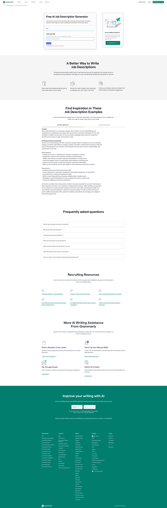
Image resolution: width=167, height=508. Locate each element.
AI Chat (76, 455)
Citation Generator (79, 447)
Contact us (111, 438)
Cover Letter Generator (48, 356)
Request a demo (141, 2)
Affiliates (93, 449)
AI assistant (60, 448)
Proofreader (77, 499)
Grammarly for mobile (46, 460)
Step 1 (47, 28)
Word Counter (78, 462)
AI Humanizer (78, 444)
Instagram (112, 442)
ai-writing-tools (10, 5)
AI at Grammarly (61, 450)
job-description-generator (21, 5)
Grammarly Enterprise (63, 443)
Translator (77, 453)
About (93, 438)
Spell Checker (78, 490)
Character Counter (79, 464)
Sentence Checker (79, 493)
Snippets (77, 473)
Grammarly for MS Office (47, 455)
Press (93, 447)
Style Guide (77, 471)
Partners (93, 451)
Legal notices (94, 469)
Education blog (61, 463)
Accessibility (94, 466)
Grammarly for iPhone (46, 462)
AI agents (77, 440)
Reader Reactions (78, 486)
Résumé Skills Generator (92, 356)
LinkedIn (111, 447)
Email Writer (45, 374)
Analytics (77, 475)
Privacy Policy (95, 411)
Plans (59, 436)
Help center (111, 436)
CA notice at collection (96, 462)
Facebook (112, 440)
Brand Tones (77, 477)
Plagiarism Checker (79, 438)
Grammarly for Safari (46, 449)
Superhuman (96, 436)
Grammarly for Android (46, 466)
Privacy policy (94, 456)
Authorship (77, 479)
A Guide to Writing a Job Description (52, 294)
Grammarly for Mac (46, 442)
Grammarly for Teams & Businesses (63, 441)
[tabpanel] (83, 162)
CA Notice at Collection (89, 412)
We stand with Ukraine (96, 440)
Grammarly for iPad (46, 464)
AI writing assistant (62, 454)
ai (4, 5)
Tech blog (60, 461)
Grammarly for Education (63, 446)
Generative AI (61, 452)
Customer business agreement (98, 460)
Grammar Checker (79, 436)
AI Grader (77, 484)
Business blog (61, 465)
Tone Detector (78, 460)
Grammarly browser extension (48, 444)
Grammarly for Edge (46, 453)
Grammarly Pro (61, 438)
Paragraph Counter (79, 466)
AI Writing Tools (78, 458)
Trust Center (94, 453)
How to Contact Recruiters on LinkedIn (110, 294)
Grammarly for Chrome (46, 447)
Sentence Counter (79, 469)
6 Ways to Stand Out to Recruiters (80, 294)
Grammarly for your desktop (47, 438)
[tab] (63, 125)
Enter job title (50, 34)
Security (93, 464)
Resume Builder (78, 488)
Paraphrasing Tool (78, 451)
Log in (149, 2)
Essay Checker (78, 449)
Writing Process (61, 456)
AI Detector (88, 376)
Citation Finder (78, 482)
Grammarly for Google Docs (47, 458)
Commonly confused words (63, 467)
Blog (59, 459)
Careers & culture (95, 445)
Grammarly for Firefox (46, 451)
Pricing (40, 2)
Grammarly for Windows (47, 440)
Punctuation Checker (79, 495)
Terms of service (95, 458)
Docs (43, 436)
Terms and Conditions (86, 411)
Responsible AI (95, 442)
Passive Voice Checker (79, 497)
